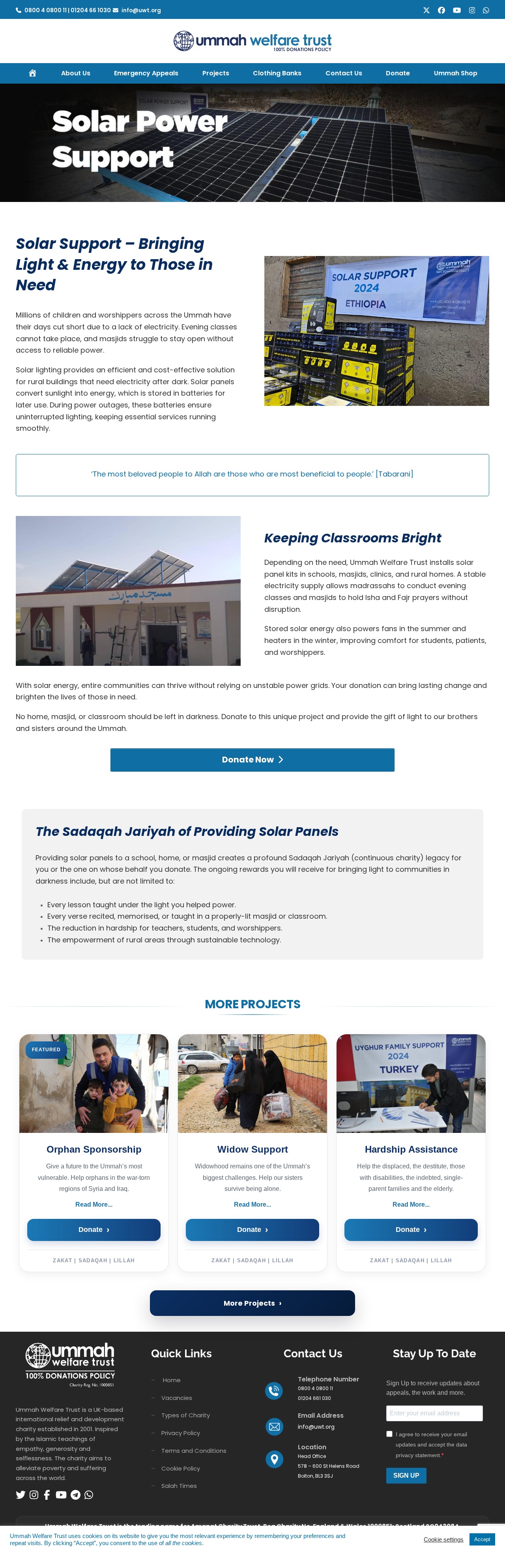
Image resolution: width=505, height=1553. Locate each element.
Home (172, 1380)
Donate (94, 1230)
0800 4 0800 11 (46, 10)
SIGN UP (406, 1475)
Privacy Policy (180, 1433)
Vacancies (176, 1398)
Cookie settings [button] (444, 1539)
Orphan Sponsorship (94, 1149)
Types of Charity (185, 1415)
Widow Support (252, 1149)
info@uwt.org (141, 10)
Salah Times (179, 1486)
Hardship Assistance (411, 1149)
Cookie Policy (180, 1468)
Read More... (93, 1204)
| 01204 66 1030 (89, 10)
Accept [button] (482, 1539)
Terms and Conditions (193, 1450)
